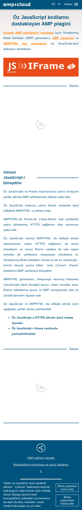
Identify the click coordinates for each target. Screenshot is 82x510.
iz (41, 471)
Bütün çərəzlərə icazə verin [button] (67, 487)
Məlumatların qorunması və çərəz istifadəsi (41, 464)
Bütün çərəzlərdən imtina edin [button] (67, 500)
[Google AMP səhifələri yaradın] (16, 5)
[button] (57, 4)
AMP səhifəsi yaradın (40, 457)
